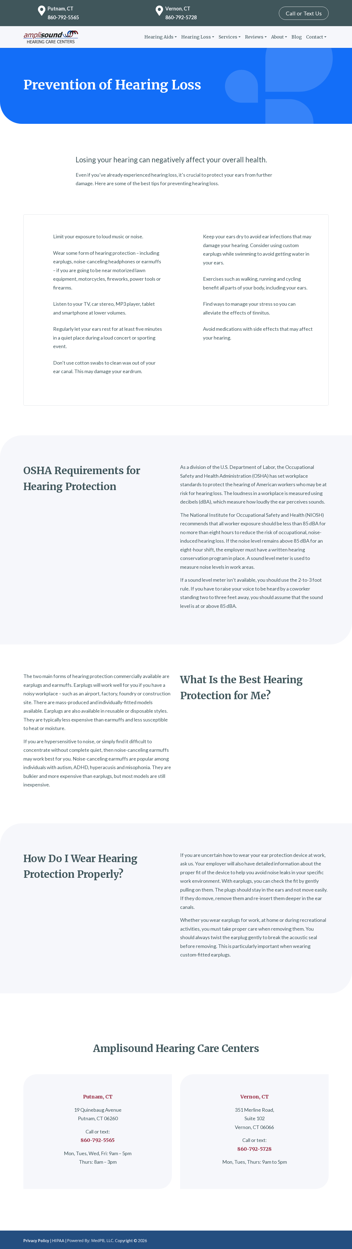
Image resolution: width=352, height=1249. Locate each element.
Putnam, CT (60, 9)
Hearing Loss (196, 37)
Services (228, 37)
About (277, 37)
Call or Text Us (304, 13)
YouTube (324, 1239)
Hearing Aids (159, 37)
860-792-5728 (181, 17)
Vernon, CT (177, 9)
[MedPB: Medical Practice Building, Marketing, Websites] (90, 1240)
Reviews (254, 37)
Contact (314, 37)
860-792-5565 (63, 17)
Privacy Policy (36, 1240)
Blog (297, 37)
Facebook (315, 1239)
